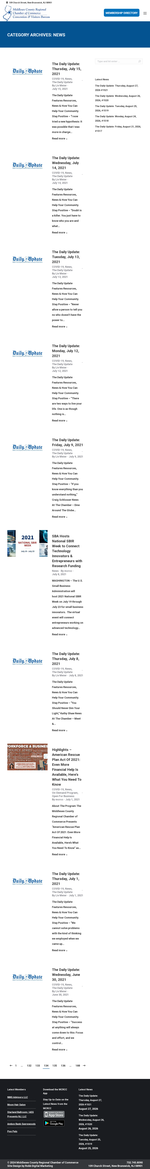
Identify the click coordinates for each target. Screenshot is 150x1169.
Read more (58, 138)
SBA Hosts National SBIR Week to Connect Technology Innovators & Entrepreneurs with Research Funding (67, 551)
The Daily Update (62, 82)
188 (78, 1065)
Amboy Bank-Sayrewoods (21, 1124)
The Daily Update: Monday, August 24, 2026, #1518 (115, 118)
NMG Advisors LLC (17, 1097)
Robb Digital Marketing (39, 1165)
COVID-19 (58, 78)
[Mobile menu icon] (145, 13)
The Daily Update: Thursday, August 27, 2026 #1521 (116, 88)
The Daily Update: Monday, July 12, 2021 (66, 351)
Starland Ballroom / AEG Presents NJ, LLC (20, 1114)
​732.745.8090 (134, 1162)
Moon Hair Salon (16, 1104)
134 (46, 1065)
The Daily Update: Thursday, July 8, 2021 (66, 659)
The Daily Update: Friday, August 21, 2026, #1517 (118, 128)
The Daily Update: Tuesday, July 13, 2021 (66, 257)
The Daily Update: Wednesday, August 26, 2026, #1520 (117, 98)
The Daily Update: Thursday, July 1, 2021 (66, 879)
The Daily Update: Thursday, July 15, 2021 (66, 69)
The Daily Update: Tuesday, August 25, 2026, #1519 (116, 108)
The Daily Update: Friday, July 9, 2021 (67, 442)
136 (63, 1065)
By (59, 85)
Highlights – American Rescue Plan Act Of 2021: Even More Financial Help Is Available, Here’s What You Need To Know (66, 767)
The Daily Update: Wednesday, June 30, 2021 (66, 975)
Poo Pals (12, 1131)
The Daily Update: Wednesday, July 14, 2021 (66, 163)
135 (54, 1065)
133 (37, 1065)
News (68, 78)
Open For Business (63, 796)
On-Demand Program (65, 792)
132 (29, 1065)
